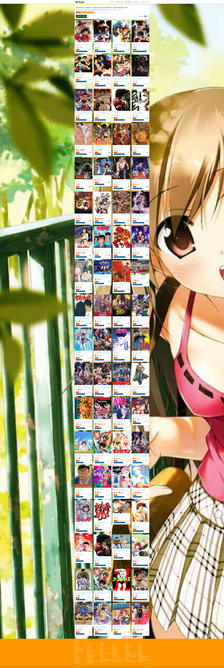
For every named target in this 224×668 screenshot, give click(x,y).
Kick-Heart (97, 490)
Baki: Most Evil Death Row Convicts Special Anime (140, 388)
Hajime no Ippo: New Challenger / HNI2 (121, 45)
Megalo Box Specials (99, 559)
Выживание (77, 662)
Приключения (90, 643)
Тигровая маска (80, 215)
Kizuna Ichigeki (79, 456)
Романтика (77, 645)
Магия (101, 650)
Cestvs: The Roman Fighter (100, 627)
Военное (102, 645)
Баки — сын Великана (138, 112)
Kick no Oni (116, 551)
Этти (114, 645)
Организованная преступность (143, 659)
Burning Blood (79, 555)
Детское (114, 651)
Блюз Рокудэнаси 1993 (119, 420)
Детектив (89, 653)
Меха (88, 648)
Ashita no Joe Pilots (137, 525)
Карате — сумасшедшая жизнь (83, 318)
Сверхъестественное (79, 648)
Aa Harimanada (79, 490)
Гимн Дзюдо (117, 515)
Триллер (89, 646)
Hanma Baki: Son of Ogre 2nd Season (102, 113)
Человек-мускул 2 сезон (138, 318)
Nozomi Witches (136, 417)
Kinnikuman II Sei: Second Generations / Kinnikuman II (121, 388)
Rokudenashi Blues (137, 627)
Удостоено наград (116, 653)
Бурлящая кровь (80, 553)
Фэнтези (127, 645)
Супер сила (89, 651)
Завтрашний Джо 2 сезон (82, 44)
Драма (114, 643)
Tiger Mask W (116, 319)
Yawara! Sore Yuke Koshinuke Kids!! (121, 490)
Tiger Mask (78, 216)
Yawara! (77, 148)
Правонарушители (129, 653)
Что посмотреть (129, 2)
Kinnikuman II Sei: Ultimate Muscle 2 (140, 278)
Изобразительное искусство (143, 656)
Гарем (126, 648)
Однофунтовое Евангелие (139, 489)
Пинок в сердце (98, 489)
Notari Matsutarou (136, 593)
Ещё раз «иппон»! (80, 283)
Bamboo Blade (98, 216)
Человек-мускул (137, 181)
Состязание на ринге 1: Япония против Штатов (102, 386)
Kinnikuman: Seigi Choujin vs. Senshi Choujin (83, 422)
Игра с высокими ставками (118, 659)
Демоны (76, 650)
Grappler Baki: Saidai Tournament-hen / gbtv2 (140, 148)
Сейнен (139, 646)
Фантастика (127, 643)
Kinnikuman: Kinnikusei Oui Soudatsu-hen (102, 277)
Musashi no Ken (98, 250)
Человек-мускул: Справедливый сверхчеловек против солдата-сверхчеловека (83, 420)
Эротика (114, 658)
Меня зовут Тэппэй (137, 352)
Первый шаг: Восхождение (139, 44)
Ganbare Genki (98, 178)
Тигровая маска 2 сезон (119, 181)
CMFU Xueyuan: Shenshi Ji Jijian (139, 559)
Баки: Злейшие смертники (139, 386)
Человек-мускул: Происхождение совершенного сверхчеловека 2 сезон (102, 352)
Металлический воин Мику (101, 522)
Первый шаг (98, 44)
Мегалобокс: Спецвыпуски (101, 558)
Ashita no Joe (78, 75)
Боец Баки (78, 181)
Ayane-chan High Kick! (118, 627)
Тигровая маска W (118, 318)
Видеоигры (89, 662)
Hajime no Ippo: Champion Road (120, 79)
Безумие (139, 651)
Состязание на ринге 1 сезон (102, 455)
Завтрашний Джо (80, 74)
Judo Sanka (116, 516)
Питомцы (102, 656)
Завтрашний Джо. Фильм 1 (120, 283)
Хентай (139, 648)
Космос (139, 643)
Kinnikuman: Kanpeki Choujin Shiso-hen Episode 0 (140, 456)
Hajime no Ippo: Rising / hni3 (139, 45)
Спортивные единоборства (105, 659)
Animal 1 (115, 593)
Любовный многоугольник (130, 654)
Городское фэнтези (79, 658)
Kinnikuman (135, 182)
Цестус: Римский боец (100, 626)
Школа (76, 646)
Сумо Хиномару (98, 146)
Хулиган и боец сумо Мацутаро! (83, 592)
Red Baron (116, 250)
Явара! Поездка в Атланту (82, 249)
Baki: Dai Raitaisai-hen (118, 148)
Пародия (140, 650)
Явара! (77, 146)
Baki (115, 216)
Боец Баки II (136, 146)
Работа (126, 658)
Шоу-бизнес (140, 661)
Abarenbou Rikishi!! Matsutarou (82, 593)
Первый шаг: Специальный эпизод (83, 112)
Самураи (102, 651)
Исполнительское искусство (93, 661)
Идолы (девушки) (91, 654)
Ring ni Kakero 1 (98, 456)
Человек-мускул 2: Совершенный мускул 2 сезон (140, 277)
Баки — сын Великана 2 (100, 112)
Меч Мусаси (98, 249)
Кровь (76, 654)
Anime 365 (77, 666)
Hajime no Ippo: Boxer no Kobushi (83, 113)
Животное (116, 592)
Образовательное (141, 653)
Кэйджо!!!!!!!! (79, 352)
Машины (127, 651)
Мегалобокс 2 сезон (138, 78)
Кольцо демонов (80, 626)
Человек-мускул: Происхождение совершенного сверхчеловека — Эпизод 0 (140, 455)
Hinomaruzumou (98, 148)
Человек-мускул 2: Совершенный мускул (102, 318)
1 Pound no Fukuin (137, 490)
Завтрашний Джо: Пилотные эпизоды (140, 523)
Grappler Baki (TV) (79, 182)
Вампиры (114, 648)
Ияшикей (114, 654)
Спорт (101, 646)
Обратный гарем (116, 661)
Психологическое (91, 650)
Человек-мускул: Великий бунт (121, 455)
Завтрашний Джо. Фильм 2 (139, 215)
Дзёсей (76, 653)
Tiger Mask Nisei (117, 182)
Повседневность (128, 646)
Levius (134, 250)
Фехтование (136, 558)
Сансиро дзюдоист (80, 523)
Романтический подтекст (130, 661)
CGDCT (76, 659)
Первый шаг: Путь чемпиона (121, 78)
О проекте (142, 1)
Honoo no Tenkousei (99, 422)
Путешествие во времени (130, 656)
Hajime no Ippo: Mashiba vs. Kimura (102, 79)
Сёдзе (114, 646)
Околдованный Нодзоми (139, 415)
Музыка (101, 648)
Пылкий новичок (99, 420)
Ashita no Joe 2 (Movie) (138, 216)
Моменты (136, 1)
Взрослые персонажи (104, 653)
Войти (147, 1)
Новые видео (146, 666)
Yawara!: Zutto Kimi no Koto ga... (82, 250)
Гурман (101, 658)
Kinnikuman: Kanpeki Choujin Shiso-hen (83, 388)
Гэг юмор (76, 661)
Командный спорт (116, 656)
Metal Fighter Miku (99, 523)
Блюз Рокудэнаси (137, 626)
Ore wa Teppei (136, 353)
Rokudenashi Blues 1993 (119, 422)
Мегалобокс (117, 112)
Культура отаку (90, 656)
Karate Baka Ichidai (80, 319)
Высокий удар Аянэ (118, 626)
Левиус (134, 249)
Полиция (127, 650)
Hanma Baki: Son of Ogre (138, 113)
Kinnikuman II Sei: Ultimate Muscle (102, 319)
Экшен (76, 643)
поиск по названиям (117, 9)
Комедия (102, 643)
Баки (115, 215)
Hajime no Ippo (98, 45)
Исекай (101, 654)
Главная (112, 1)
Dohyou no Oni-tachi (80, 627)
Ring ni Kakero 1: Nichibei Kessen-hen (102, 388)
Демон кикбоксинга (118, 550)
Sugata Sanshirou (79, 525)
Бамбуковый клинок (100, 215)
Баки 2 (115, 146)
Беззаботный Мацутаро (138, 592)
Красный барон (117, 249)
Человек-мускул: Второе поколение (121, 386)
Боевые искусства (78, 651)
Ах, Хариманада (79, 489)
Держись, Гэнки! (99, 177)
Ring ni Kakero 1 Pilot (99, 593)
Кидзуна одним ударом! (81, 455)
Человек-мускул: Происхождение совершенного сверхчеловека (83, 386)
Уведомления (119, 2)
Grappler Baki (116, 353)
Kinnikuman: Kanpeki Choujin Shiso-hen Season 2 (102, 353)
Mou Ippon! (78, 285)
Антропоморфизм (141, 658)
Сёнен (88, 645)
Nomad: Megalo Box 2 (137, 79)
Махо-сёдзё (140, 654)
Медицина (77, 656)
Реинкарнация (103, 661)
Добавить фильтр (81, 16)
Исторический (116, 650)
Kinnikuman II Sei (136, 319)
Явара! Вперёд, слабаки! (119, 489)
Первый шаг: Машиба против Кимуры (102, 78)
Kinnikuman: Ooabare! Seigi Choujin (121, 456)
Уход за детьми (90, 659)
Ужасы (139, 645)
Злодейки (89, 658)
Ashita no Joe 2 (79, 45)
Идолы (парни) (128, 659)
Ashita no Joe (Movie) (118, 285)
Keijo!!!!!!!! (78, 353)
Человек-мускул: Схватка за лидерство (102, 276)
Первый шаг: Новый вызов (120, 44)
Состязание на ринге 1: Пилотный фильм (102, 592)
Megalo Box (116, 113)
